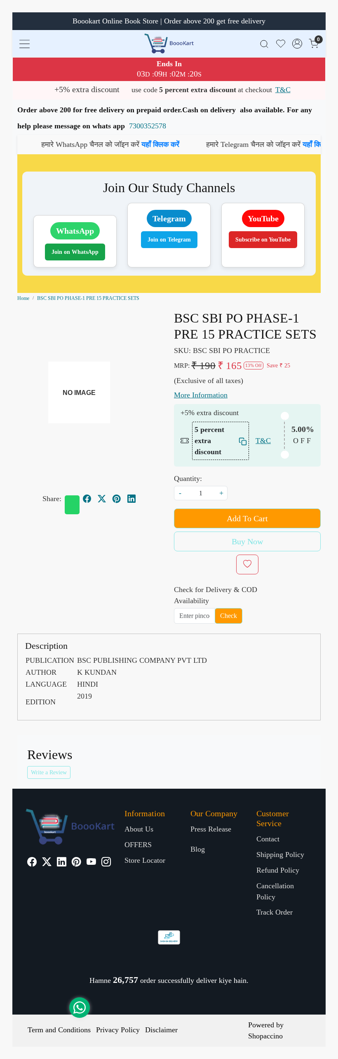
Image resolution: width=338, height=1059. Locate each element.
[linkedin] (131, 498)
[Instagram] (106, 863)
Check (228, 615)
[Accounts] (297, 44)
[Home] (169, 43)
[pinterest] (116, 498)
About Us (138, 829)
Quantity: (188, 478)
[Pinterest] (76, 863)
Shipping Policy (280, 854)
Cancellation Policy (275, 891)
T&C (283, 90)
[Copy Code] (242, 441)
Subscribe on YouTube (263, 240)
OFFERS (138, 845)
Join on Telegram (169, 240)
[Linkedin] (61, 863)
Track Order (274, 912)
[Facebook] (32, 863)
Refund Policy (277, 870)
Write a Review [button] (49, 772)
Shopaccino (265, 1036)
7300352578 (147, 126)
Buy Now (247, 541)
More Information (201, 395)
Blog (197, 849)
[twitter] (101, 498)
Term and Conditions (59, 1030)
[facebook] (87, 498)
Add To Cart (247, 518)
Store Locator (144, 860)
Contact (267, 839)
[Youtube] (91, 863)
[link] (264, 43)
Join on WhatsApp (75, 252)
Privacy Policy (118, 1030)
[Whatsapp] (72, 504)
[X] (46, 863)
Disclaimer (161, 1030)
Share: (51, 499)
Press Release (210, 829)
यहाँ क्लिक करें (131, 144)
